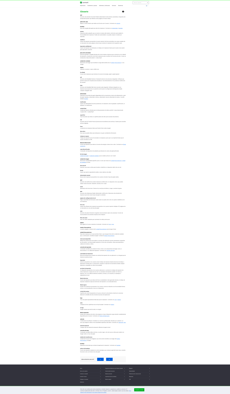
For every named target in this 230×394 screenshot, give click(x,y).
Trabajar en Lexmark (84, 379)
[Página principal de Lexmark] (84, 2)
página (119, 299)
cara (113, 224)
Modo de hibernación (104, 316)
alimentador (115, 28)
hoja (110, 224)
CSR (130, 379)
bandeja (121, 28)
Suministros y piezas (92, 5)
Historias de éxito (108, 373)
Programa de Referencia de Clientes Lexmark (114, 368)
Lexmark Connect (83, 376)
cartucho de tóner (110, 250)
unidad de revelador (94, 155)
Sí (100, 359)
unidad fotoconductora (116, 160)
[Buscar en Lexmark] (147, 2)
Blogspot (130, 368)
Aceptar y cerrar (139, 389)
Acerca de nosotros (83, 371)
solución (118, 23)
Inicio (81, 368)
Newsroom (131, 376)
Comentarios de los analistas (110, 376)
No (109, 359)
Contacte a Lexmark (84, 373)
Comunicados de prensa (110, 371)
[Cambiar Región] (147, 6)
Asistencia (120, 5)
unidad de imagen (84, 155)
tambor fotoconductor (116, 62)
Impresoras (82, 5)
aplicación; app (122, 322)
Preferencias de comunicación (135, 373)
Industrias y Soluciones (104, 5)
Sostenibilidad (132, 371)
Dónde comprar (108, 379)
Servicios (114, 5)
